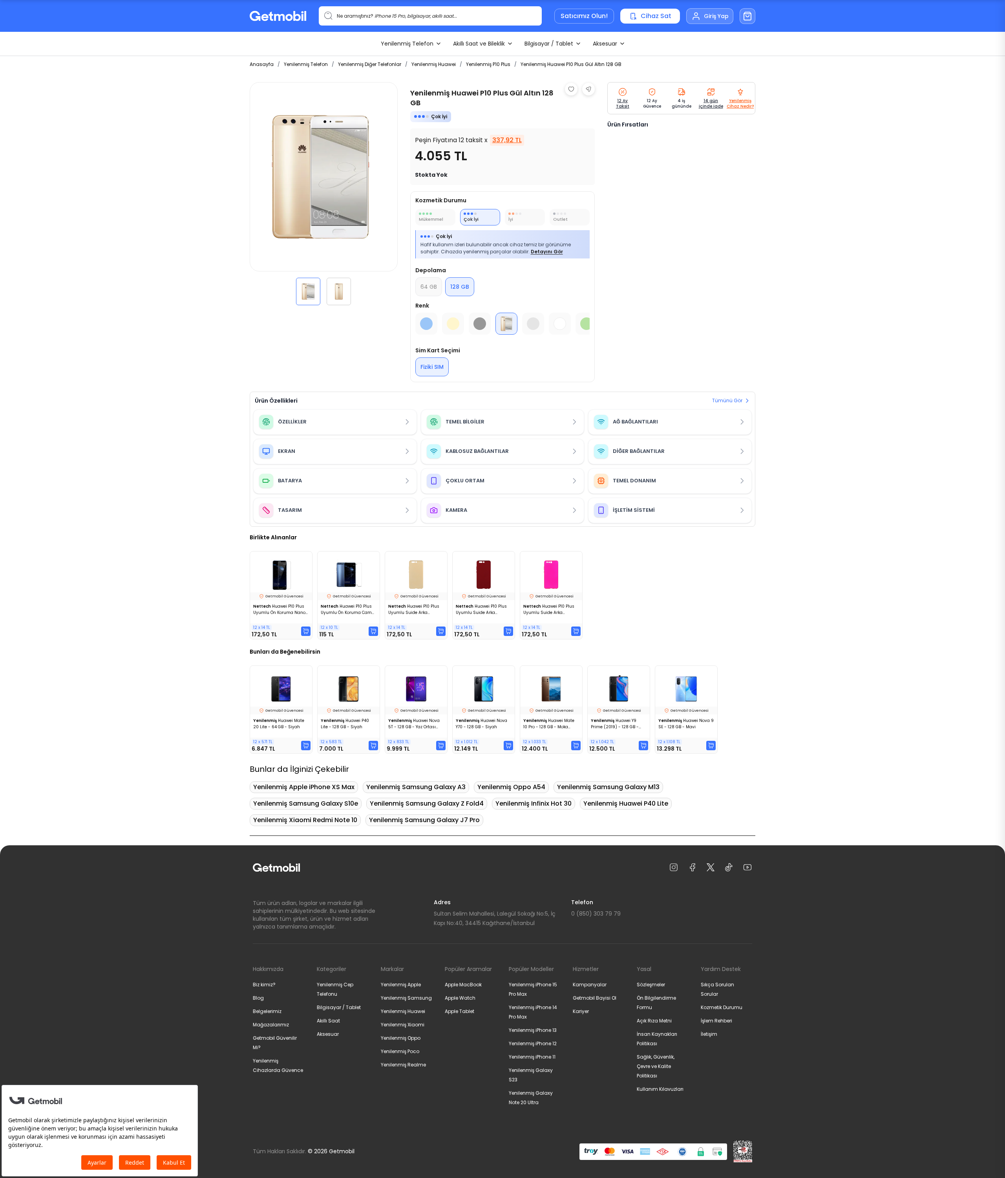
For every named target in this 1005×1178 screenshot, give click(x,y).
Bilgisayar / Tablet (548, 44)
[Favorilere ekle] (571, 89)
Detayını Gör (547, 251)
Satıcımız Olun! (584, 15)
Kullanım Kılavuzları (660, 1089)
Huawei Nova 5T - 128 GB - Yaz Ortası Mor (414, 724)
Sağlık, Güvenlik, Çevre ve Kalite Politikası (655, 1066)
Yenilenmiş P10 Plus (488, 64)
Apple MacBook (463, 984)
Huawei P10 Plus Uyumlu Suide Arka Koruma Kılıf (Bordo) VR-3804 (481, 609)
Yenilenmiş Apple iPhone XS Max (303, 786)
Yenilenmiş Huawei (433, 64)
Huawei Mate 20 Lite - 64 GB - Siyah (278, 724)
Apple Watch (460, 998)
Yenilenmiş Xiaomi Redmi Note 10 (305, 819)
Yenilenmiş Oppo (400, 1038)
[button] (308, 291)
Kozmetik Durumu (721, 1007)
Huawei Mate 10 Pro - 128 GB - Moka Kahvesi (548, 724)
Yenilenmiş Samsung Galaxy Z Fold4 (427, 803)
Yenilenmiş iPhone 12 (533, 1043)
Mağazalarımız (271, 1024)
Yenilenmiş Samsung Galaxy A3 (416, 786)
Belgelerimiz (267, 1011)
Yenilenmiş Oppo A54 (511, 786)
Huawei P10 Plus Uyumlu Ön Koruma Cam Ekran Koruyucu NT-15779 (346, 609)
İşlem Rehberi (716, 1020)
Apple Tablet (459, 1011)
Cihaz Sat (656, 15)
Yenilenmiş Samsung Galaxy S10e (305, 803)
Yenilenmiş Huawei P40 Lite (625, 803)
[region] (324, 193)
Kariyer (581, 1011)
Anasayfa (262, 64)
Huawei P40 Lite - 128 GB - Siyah (345, 724)
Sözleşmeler (651, 984)
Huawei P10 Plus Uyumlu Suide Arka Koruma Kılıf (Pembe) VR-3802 (549, 609)
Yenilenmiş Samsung (406, 998)
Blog (258, 998)
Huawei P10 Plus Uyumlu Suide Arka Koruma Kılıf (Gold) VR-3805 (413, 609)
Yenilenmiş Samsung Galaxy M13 (608, 786)
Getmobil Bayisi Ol (594, 998)
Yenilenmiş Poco (400, 1051)
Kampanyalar (590, 984)
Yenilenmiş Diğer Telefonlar (369, 64)
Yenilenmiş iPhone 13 (533, 1030)
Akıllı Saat (328, 1020)
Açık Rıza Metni (654, 1020)
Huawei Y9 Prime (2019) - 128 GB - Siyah (615, 724)
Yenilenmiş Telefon (407, 44)
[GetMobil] (278, 15)
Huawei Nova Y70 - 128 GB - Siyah (481, 724)
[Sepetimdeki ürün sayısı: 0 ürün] (747, 16)
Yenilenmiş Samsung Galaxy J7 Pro (424, 819)
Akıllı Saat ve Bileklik (479, 44)
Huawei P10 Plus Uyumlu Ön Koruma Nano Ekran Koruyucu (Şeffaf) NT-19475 (279, 609)
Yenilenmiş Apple (401, 984)
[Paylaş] (588, 89)
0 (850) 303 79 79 (596, 914)
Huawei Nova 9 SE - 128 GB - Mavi (686, 724)
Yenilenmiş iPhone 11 (532, 1056)
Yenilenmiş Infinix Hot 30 (533, 803)
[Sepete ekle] (306, 631)
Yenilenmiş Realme (403, 1064)
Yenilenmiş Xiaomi (402, 1024)
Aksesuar (605, 44)
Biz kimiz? (264, 984)
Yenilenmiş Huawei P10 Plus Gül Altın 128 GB (571, 64)
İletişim (709, 1034)
